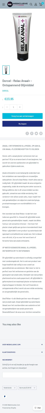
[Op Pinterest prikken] (31, 133)
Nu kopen (23, 124)
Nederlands (8, 388)
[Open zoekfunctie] (31, 4)
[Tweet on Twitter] (36, 133)
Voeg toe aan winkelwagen (22, 116)
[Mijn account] (36, 4)
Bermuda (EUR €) (25, 388)
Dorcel (5, 91)
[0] (40, 4)
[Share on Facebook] (27, 133)
